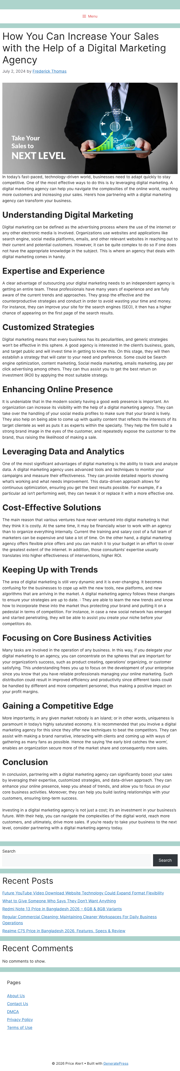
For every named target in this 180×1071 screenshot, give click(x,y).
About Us (16, 995)
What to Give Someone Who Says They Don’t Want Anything (59, 901)
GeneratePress (115, 1063)
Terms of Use (19, 1027)
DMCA (13, 1011)
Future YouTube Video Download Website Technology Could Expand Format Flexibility (83, 893)
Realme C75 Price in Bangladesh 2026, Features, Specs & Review (63, 931)
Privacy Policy (20, 1019)
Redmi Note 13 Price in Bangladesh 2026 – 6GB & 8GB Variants (62, 909)
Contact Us (17, 1003)
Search (8, 851)
